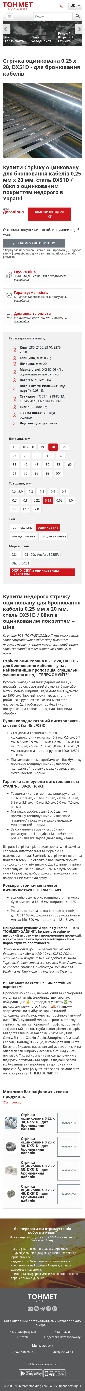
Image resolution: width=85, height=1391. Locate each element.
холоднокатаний (53, 536)
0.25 (48, 500)
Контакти (63, 1331)
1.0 (70, 500)
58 (58, 464)
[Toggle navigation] (9, 16)
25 (64, 447)
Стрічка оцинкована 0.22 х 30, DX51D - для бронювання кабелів (38, 1121)
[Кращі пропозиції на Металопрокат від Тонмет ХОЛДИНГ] (18, 5)
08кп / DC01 (20, 563)
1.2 (14, 509)
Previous (5, 29)
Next (79, 29)
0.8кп (15, 554)
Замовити (68, 1122)
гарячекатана (22, 527)
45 (36, 464)
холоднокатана (23, 536)
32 (60, 456)
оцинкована (48, 527)
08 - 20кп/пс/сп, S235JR (42, 554)
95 (36, 473)
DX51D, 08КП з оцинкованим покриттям (35, 572)
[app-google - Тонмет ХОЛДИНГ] (30, 1373)
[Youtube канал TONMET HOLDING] (37, 1308)
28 (25, 456)
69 (14, 473)
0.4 (42, 491)
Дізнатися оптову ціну (34, 243)
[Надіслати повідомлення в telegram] (43, 1308)
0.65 (59, 500)
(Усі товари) (12, 1102)
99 (47, 473)
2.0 (37, 509)
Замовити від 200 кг (49, 214)
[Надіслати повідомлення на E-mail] (31, 1308)
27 (14, 456)
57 (47, 464)
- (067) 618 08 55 (23, 1352)
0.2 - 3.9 (17, 491)
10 (14, 447)
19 (42, 447)
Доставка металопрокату (63, 1337)
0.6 (64, 491)
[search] (78, 16)
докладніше (21, 280)
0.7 (14, 500)
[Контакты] (61, 5)
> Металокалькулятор (42, 1364)
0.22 (37, 500)
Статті (24, 1337)
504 (58, 473)
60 (70, 464)
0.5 (53, 491)
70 (25, 473)
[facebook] (49, 1308)
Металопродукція (24, 1331)
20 (53, 447)
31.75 (49, 456)
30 (36, 456)
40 (25, 464)
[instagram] (54, 1308)
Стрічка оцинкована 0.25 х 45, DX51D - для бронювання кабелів (38, 1193)
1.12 (26, 509)
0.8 (25, 500)
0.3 (31, 491)
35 (14, 464)
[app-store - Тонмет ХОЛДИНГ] (54, 1373)
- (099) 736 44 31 (62, 1352)
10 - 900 (28, 447)
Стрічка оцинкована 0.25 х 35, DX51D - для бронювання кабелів (38, 1169)
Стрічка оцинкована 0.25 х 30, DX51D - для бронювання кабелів (38, 1145)
